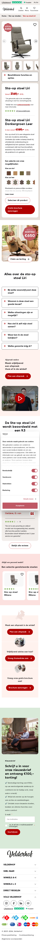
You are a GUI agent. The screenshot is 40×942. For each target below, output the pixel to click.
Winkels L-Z (9, 884)
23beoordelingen (23, 111)
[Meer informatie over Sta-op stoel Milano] (14, 580)
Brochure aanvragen (18, 688)
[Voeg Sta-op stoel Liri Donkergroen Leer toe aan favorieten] (35, 24)
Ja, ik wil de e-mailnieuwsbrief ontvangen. (22, 825)
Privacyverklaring (9, 935)
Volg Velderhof (12, 897)
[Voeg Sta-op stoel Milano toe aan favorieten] (22, 574)
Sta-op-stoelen (15, 16)
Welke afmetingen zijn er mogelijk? (20, 314)
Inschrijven (13, 832)
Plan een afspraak (16, 376)
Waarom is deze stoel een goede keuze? (21, 302)
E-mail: (8, 815)
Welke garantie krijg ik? (20, 346)
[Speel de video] (20, 398)
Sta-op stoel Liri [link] (29, 16)
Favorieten (34, 10)
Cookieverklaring (26, 935)
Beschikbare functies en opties (20, 76)
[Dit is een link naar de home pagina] (8, 9)
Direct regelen (11, 891)
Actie (36, 2)
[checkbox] (6, 826)
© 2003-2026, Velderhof (12, 931)
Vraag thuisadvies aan (18, 658)
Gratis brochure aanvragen (15, 209)
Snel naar (8, 871)
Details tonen (28, 499)
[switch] (34, 477)
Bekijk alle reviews (20, 546)
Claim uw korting (18, 259)
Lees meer (9, 194)
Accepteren (20, 506)
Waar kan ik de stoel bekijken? (18, 336)
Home (4, 16)
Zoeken (21, 10)
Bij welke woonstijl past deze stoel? (22, 291)
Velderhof (9, 865)
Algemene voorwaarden (12, 939)
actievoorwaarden (23, 104)
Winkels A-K (9, 878)
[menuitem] (27, 9)
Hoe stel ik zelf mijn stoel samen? (20, 325)
